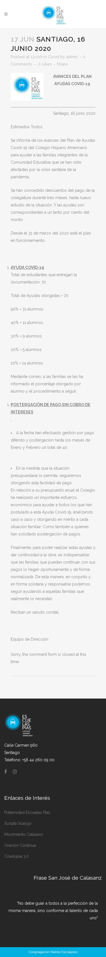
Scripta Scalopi (17, 823)
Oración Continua (20, 845)
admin (72, 57)
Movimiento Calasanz (23, 834)
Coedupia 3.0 (16, 856)
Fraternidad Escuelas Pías (27, 812)
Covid (53, 57)
